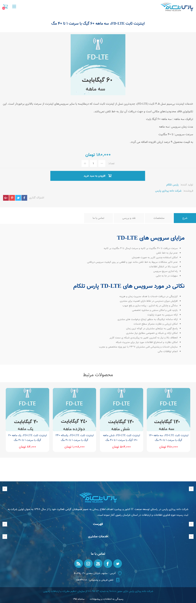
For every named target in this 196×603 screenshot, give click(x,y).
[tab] (185, 218)
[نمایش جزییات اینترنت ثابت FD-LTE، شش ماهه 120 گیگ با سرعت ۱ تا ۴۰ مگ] (121, 409)
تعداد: (111, 163)
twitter (18, 198)
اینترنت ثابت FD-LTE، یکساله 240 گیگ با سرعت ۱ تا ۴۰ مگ (75, 437)
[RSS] (78, 563)
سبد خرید (5, 6)
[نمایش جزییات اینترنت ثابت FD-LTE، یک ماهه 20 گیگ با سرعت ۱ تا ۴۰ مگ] (27, 409)
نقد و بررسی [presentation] (129, 218)
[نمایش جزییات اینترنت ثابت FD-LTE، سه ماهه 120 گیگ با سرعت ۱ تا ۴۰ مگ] (168, 409)
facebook (24, 198)
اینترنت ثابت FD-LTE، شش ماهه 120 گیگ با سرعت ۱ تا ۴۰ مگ (121, 437)
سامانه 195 (78, 599)
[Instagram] (88, 563)
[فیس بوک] (108, 563)
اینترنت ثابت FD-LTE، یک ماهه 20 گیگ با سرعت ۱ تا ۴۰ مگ (27, 437)
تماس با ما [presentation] (98, 218)
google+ (6, 198)
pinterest (12, 198)
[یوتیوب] (98, 563)
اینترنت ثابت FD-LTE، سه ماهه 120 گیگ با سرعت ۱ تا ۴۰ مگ (168, 437)
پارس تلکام (172, 185)
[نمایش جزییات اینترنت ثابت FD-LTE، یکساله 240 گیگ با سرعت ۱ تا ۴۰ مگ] (74, 409)
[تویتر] (117, 563)
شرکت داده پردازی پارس (168, 191)
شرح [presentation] (184, 218)
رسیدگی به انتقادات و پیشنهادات (106, 599)
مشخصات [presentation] (159, 218)
